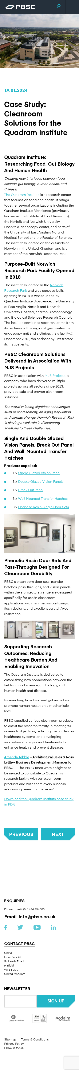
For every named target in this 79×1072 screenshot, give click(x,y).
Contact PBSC (19, 943)
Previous (21, 834)
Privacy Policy (14, 1044)
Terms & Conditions (35, 1039)
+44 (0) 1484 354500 (31, 909)
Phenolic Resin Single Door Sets (43, 506)
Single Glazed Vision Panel (39, 472)
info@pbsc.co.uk (37, 916)
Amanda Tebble (16, 756)
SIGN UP (55, 1000)
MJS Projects (54, 375)
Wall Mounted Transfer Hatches (43, 498)
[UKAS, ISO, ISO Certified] (39, 1018)
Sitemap (10, 1039)
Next (58, 834)
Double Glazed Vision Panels (40, 481)
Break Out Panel (30, 489)
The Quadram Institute (21, 194)
